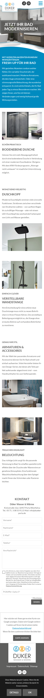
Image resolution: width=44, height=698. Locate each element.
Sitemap (33, 666)
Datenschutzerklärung (14, 586)
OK (30, 692)
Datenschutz (23, 666)
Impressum (11, 666)
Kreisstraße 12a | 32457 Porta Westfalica (22, 508)
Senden (36, 602)
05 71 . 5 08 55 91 (14, 510)
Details (14, 692)
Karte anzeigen (22, 638)
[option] (22, 26)
